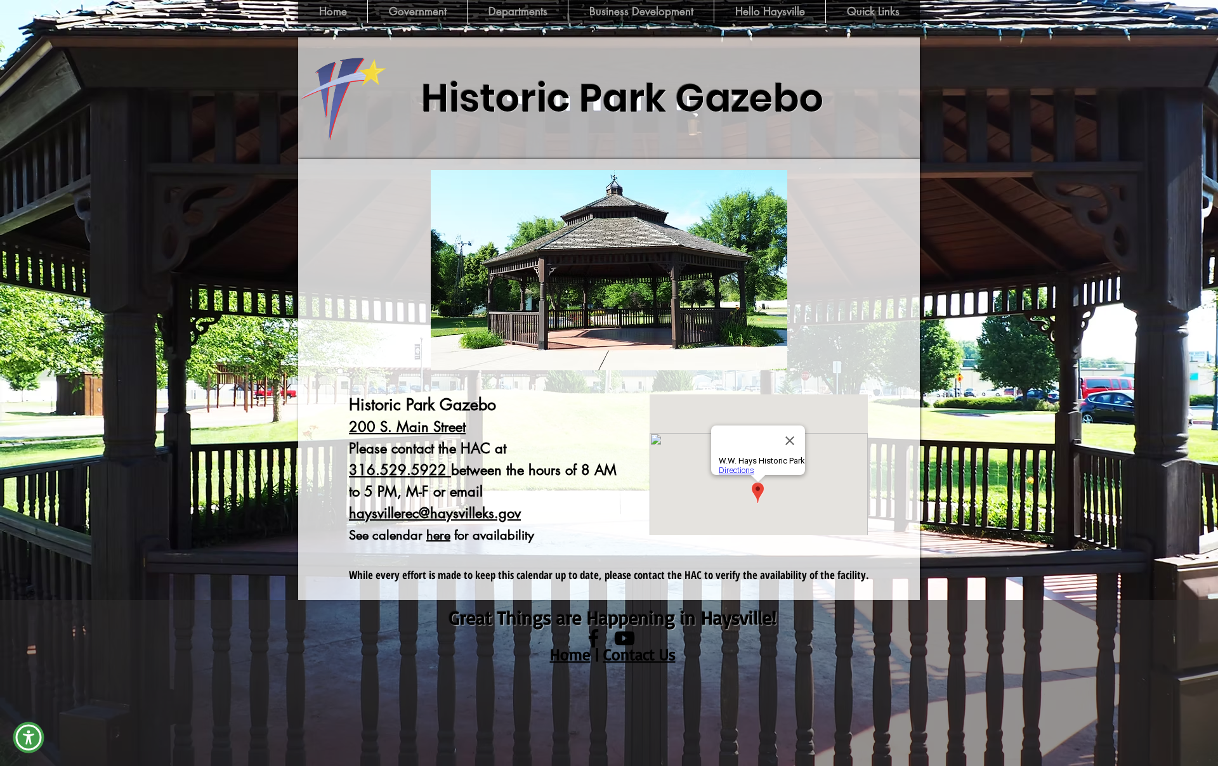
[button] (609, 270)
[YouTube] (624, 638)
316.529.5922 (400, 470)
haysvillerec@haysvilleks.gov (435, 513)
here (438, 535)
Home (570, 654)
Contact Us (639, 654)
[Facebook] (593, 638)
